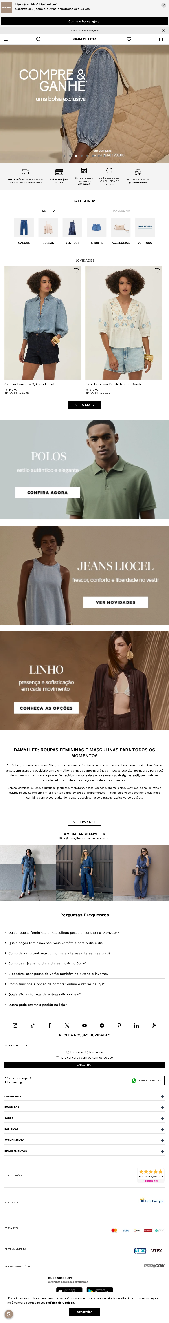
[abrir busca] (38, 39)
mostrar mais (84, 822)
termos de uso (102, 1057)
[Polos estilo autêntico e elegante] (84, 469)
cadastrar (84, 1064)
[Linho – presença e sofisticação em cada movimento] (84, 680)
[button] (64, 156)
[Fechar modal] (163, 5)
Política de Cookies (60, 1302)
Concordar (84, 1311)
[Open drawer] (6, 39)
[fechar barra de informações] (163, 30)
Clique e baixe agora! (84, 21)
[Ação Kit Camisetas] (84, 104)
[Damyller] (83, 39)
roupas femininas (83, 765)
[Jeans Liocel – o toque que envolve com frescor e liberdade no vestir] (84, 575)
